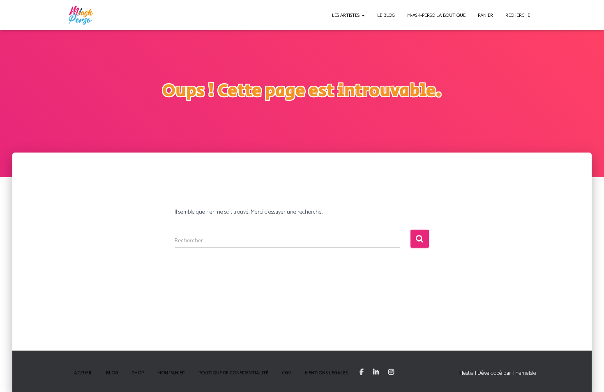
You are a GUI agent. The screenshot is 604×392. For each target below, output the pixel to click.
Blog (112, 373)
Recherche (517, 15)
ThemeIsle (524, 373)
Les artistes (346, 15)
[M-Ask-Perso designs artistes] (81, 15)
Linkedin (376, 372)
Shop (138, 373)
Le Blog (386, 15)
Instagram (391, 372)
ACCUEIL (83, 373)
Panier (485, 15)
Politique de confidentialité (233, 373)
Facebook (361, 372)
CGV (286, 373)
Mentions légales (326, 373)
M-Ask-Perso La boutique (436, 15)
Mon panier (171, 373)
